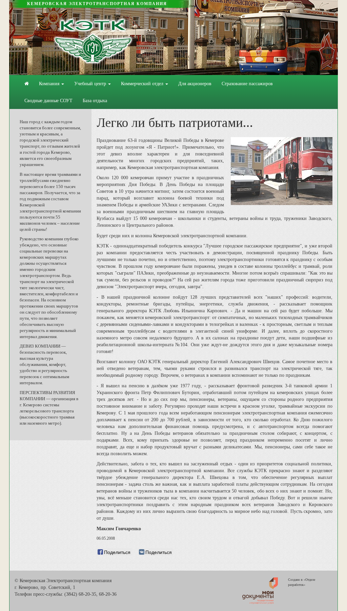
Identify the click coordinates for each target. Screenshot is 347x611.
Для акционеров (194, 83)
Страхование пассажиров (247, 83)
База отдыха (95, 100)
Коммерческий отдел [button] (143, 83)
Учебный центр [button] (90, 83)
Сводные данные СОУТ (48, 100)
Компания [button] (50, 83)
